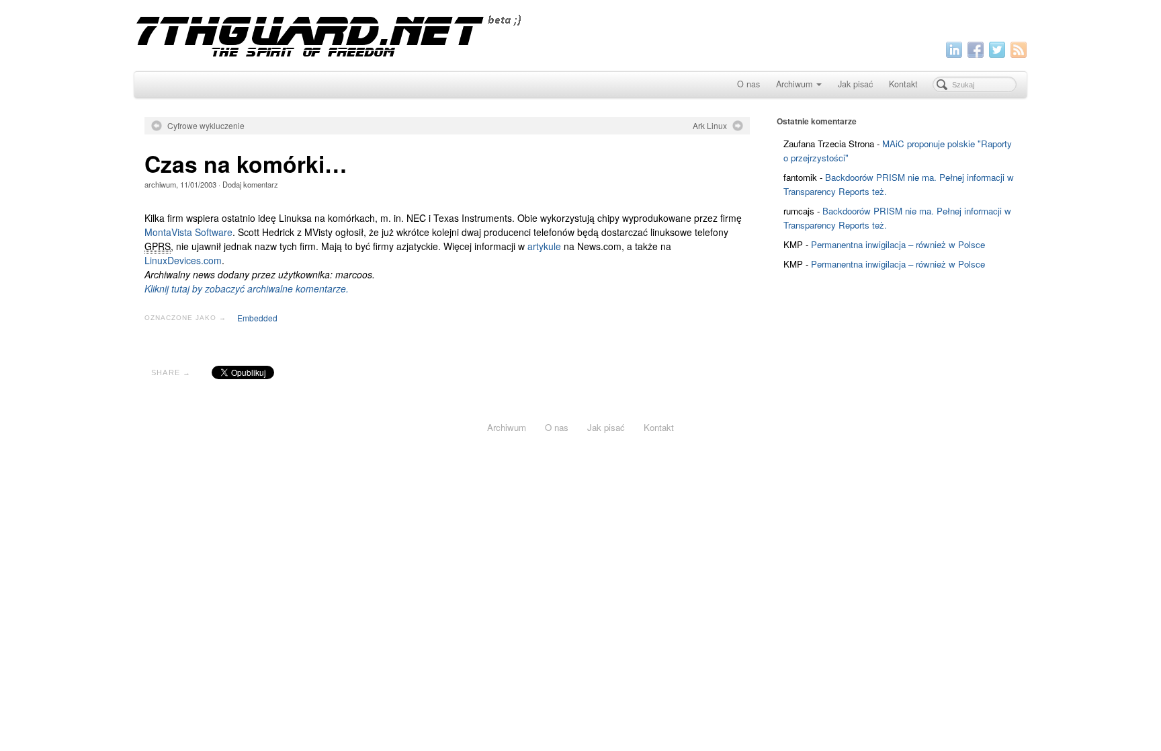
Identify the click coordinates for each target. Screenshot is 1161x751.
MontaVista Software (188, 232)
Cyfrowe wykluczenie (206, 125)
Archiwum (794, 84)
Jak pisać (855, 84)
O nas (748, 84)
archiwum (160, 184)
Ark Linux (710, 125)
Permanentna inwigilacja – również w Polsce (898, 244)
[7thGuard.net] (580, 34)
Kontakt (903, 84)
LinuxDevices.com (183, 260)
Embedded (257, 317)
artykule (544, 246)
